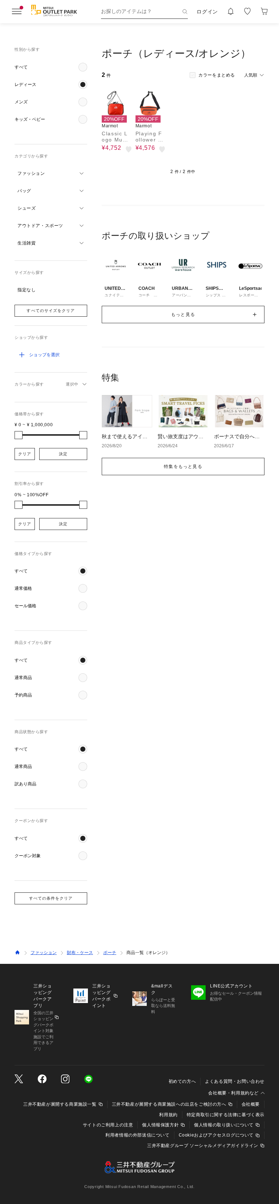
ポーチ (109, 952)
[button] (51, 67)
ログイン (207, 11)
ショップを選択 (44, 354)
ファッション (44, 952)
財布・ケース (80, 952)
